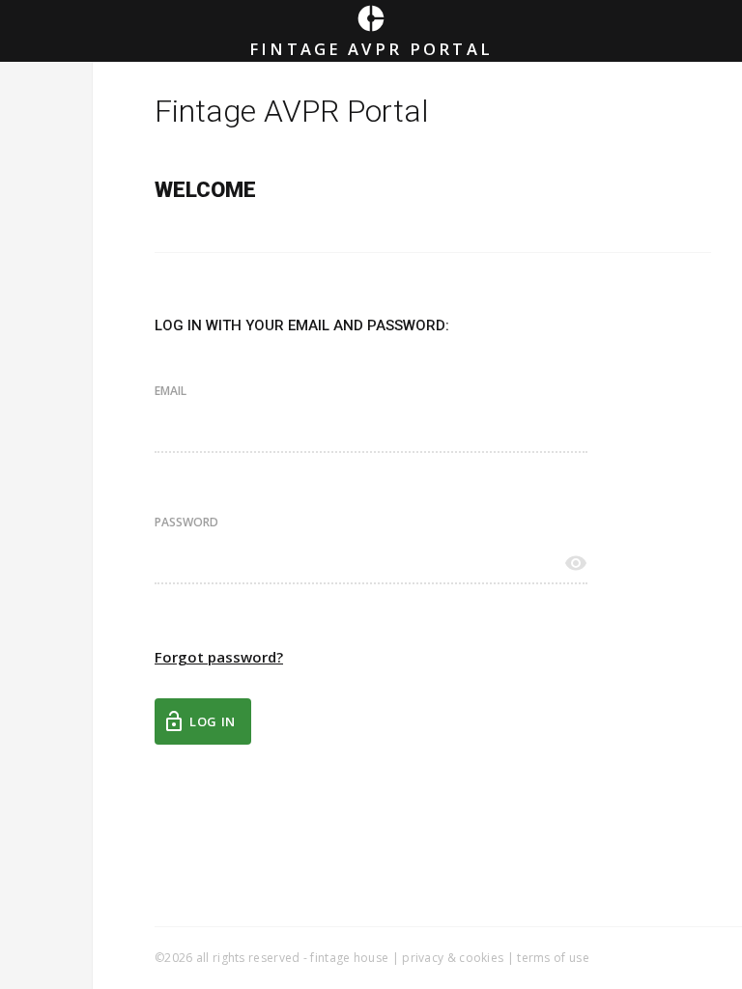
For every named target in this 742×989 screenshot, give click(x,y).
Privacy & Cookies (452, 957)
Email (170, 391)
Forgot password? (219, 656)
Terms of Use (553, 957)
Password (186, 522)
